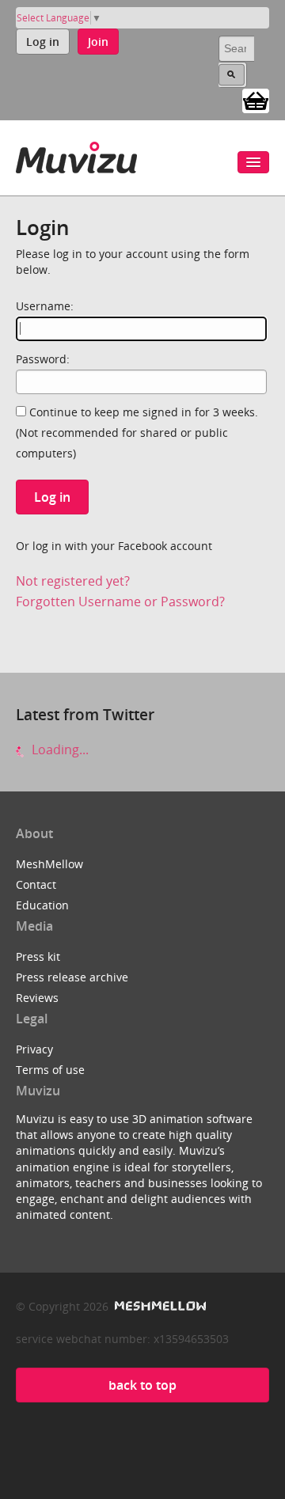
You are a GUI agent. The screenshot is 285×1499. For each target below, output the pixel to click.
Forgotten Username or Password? (120, 601)
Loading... (58, 749)
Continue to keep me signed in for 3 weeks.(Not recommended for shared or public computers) (137, 432)
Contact (36, 884)
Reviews (37, 997)
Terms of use (50, 1069)
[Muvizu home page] (76, 155)
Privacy (34, 1049)
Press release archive (72, 977)
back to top (142, 1385)
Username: (45, 305)
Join (98, 41)
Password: (43, 358)
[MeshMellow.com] (159, 1306)
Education (42, 905)
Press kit (38, 956)
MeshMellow (49, 863)
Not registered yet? (73, 581)
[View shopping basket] (255, 99)
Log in (42, 41)
